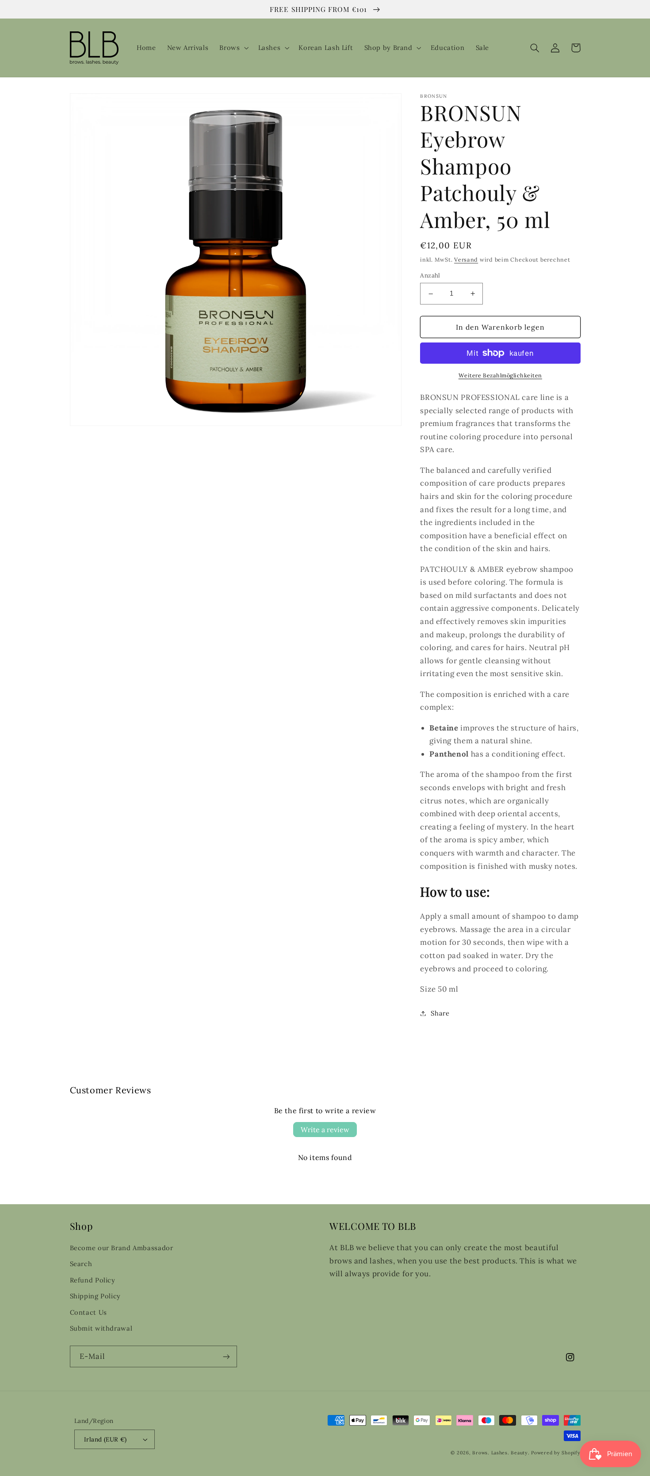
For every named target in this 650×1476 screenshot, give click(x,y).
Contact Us (88, 1312)
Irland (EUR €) (105, 1439)
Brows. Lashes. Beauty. (501, 1452)
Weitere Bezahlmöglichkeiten (500, 375)
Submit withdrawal (101, 1328)
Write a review (325, 1129)
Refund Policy (92, 1280)
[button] (233, 47)
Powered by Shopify (555, 1452)
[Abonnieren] (226, 1356)
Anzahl (430, 276)
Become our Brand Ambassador (121, 1248)
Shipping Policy (95, 1296)
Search (81, 1263)
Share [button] (440, 1013)
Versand (466, 259)
